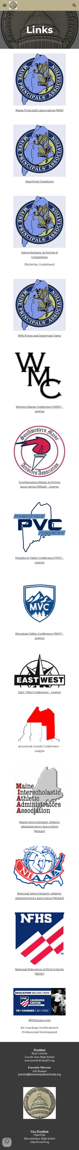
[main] (39, 30)
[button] (4, 5)
